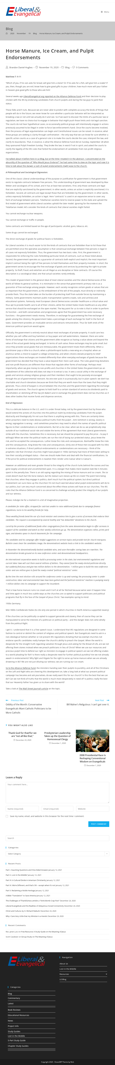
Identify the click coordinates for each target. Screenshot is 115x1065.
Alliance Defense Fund (25, 668)
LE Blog (63, 979)
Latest (10, 1003)
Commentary (14, 998)
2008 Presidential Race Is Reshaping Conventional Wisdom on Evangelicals (93, 758)
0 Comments (82, 67)
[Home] (7, 33)
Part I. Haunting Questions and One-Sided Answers (27, 870)
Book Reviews (14, 1009)
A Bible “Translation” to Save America (21, 895)
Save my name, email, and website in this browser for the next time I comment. (47, 816)
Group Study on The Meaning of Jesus (37, 936)
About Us (64, 963)
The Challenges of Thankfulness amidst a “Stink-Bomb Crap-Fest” (32, 900)
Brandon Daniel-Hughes (21, 67)
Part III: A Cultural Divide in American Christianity (26, 880)
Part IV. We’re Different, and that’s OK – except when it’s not (30, 885)
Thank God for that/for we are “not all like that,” (22, 734)
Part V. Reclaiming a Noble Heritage (20, 890)
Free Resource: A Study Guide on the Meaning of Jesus (43, 931)
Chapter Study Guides (18, 1046)
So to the (10, 668)
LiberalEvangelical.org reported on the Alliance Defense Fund (52, 96)
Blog (67, 67)
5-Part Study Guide (17, 1040)
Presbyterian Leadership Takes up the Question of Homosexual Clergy (57, 736)
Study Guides (14, 1031)
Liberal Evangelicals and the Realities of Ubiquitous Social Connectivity (35, 906)
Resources (64, 974)
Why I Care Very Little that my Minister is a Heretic (26, 916)
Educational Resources (18, 1015)
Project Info (13, 1026)
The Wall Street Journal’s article (33, 688)
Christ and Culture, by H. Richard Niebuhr (23, 911)
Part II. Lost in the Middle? (16, 875)
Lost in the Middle (68, 969)
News (10, 1020)
